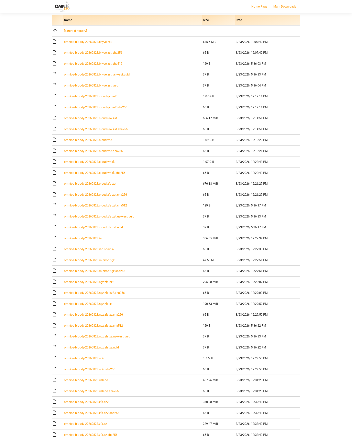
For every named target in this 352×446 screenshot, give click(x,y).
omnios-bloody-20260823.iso (83, 238)
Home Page (259, 6)
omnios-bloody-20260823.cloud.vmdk (89, 162)
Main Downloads (284, 6)
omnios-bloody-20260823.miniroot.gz (89, 260)
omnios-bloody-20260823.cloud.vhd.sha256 (93, 151)
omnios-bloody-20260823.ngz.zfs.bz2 (89, 282)
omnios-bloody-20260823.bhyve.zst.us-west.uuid (97, 74)
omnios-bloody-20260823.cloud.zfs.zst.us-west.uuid (99, 216)
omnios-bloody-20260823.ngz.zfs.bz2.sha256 (94, 293)
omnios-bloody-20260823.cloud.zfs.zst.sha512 (95, 205)
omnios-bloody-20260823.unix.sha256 (89, 369)
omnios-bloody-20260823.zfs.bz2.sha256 (91, 413)
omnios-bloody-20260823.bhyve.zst (88, 42)
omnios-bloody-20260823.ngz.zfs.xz (88, 304)
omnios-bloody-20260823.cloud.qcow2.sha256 (95, 107)
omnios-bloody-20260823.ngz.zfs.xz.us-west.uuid (97, 336)
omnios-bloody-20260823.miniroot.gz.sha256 (94, 271)
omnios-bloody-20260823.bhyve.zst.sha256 (93, 52)
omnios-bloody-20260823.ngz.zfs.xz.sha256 (93, 314)
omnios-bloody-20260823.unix (84, 358)
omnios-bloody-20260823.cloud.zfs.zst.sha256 (95, 194)
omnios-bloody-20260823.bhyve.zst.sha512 (93, 63)
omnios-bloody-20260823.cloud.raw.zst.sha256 (96, 129)
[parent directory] (75, 31)
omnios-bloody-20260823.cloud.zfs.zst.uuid (93, 227)
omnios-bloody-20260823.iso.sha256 (89, 249)
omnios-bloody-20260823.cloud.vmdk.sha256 (94, 173)
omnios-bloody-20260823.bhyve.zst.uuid (91, 85)
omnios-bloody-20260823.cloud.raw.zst (90, 118)
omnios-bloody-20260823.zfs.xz (85, 424)
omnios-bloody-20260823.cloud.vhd (88, 140)
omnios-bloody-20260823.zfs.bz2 (86, 402)
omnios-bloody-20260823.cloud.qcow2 (90, 96)
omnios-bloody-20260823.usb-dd (86, 380)
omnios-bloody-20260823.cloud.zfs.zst (90, 183)
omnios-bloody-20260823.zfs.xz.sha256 (90, 435)
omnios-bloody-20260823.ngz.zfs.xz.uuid (91, 347)
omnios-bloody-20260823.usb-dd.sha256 (91, 391)
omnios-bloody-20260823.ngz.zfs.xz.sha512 (93, 325)
